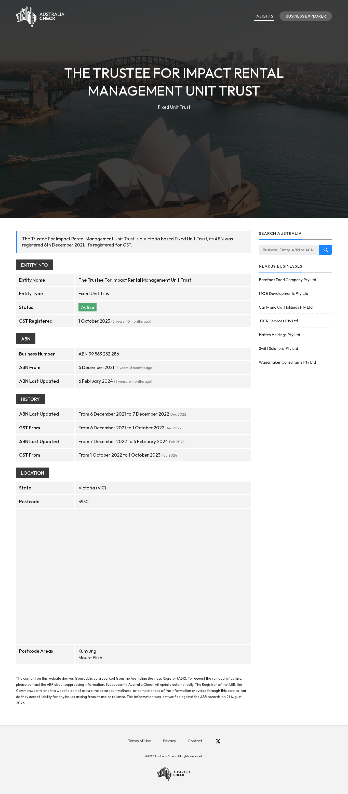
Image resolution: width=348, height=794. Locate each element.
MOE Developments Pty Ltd (283, 293)
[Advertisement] (174, 149)
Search (325, 250)
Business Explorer (306, 16)
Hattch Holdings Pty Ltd (279, 334)
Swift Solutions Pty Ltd (278, 348)
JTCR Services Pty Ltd (278, 320)
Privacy (169, 740)
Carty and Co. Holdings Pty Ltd (286, 307)
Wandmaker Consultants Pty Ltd (287, 362)
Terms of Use (139, 740)
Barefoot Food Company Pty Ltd (287, 279)
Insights (264, 16)
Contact (195, 740)
